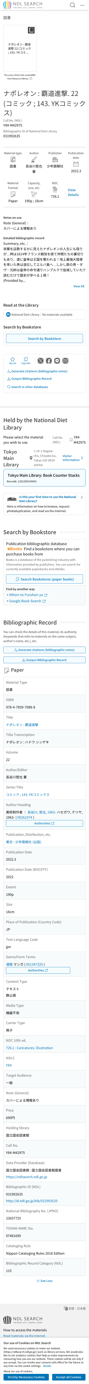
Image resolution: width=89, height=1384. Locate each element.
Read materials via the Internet (24, 1336)
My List (12, 363)
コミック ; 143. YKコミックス (27, 794)
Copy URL (26, 363)
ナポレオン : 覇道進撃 (22, 724)
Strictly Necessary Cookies (26, 1377)
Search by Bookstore (44, 338)
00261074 (24, 817)
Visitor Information (71, 458)
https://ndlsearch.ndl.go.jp (26, 1176)
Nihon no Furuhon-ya (26, 594)
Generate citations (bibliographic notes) (39, 371)
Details (47, 1365)
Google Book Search (25, 600)
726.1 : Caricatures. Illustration (29, 1047)
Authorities (42, 823)
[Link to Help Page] (30, 77)
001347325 (34, 964)
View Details (73, 192)
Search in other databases (29, 387)
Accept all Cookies (68, 1377)
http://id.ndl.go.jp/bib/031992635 (32, 1200)
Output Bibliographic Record (31, 378)
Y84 (9, 1065)
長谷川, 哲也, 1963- (42, 812)
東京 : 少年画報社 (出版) (23, 841)
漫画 (9, 964)
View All (78, 286)
